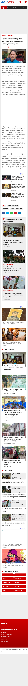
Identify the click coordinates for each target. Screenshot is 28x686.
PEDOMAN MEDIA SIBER (7, 634)
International (4, 5)
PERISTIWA (10, 35)
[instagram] (9, 626)
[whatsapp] (11, 213)
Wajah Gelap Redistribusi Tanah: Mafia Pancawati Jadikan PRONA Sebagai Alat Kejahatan (13, 295)
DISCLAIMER (4, 639)
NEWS (12, 208)
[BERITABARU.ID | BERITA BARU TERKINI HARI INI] (7, 2)
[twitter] (7, 213)
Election (4, 578)
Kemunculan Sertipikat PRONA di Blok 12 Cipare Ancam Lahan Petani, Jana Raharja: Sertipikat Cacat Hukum (18, 515)
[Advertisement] (14, 21)
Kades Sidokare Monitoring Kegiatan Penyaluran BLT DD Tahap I (12, 462)
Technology (23, 5)
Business (11, 5)
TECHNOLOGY (18, 590)
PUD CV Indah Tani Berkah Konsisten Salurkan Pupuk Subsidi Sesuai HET (13, 242)
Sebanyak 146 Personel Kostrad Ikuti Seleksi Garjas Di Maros (13, 390)
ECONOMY (17, 574)
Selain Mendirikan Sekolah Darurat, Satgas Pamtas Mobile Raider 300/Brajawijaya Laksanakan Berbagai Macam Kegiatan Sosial (13, 414)
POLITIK (17, 586)
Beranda (4, 35)
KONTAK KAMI (4, 641)
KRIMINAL (6, 208)
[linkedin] (19, 213)
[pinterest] (15, 213)
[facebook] (3, 213)
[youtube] (11, 626)
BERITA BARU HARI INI (13, 205)
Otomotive (17, 5)
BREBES (12, 66)
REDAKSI (3, 632)
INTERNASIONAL (6, 582)
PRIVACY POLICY (5, 637)
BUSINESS (5, 574)
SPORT (4, 590)
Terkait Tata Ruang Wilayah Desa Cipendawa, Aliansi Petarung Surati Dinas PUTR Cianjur (13, 439)
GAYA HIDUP (18, 578)
